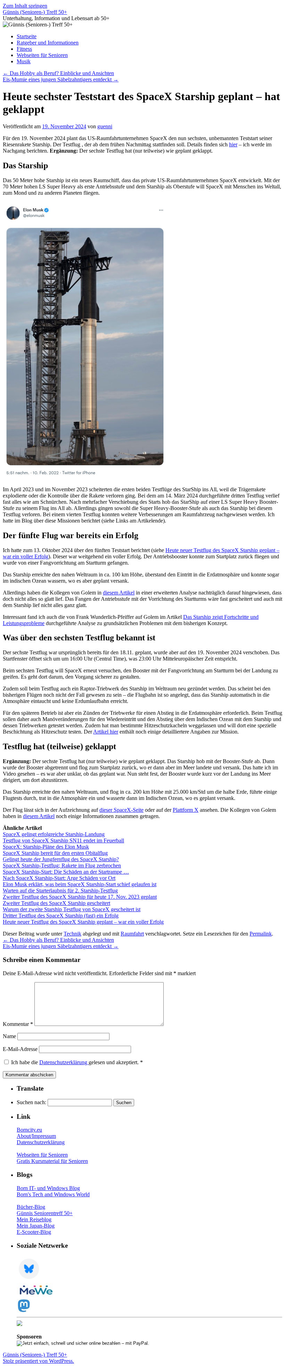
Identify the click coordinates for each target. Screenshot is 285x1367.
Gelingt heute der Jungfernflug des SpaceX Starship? (61, 859)
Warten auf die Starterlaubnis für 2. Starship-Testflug (60, 890)
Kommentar (18, 1024)
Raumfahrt (132, 934)
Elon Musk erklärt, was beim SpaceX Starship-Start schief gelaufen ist (79, 884)
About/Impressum (36, 1136)
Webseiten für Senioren (42, 55)
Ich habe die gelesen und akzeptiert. (77, 1062)
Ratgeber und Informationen (48, 43)
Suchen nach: (31, 1102)
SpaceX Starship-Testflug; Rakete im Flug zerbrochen (62, 865)
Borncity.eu (29, 1130)
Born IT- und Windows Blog (48, 1188)
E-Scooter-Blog (34, 1232)
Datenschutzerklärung (64, 1062)
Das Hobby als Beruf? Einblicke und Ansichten (58, 73)
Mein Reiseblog (34, 1219)
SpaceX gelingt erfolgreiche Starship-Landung (54, 834)
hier (233, 144)
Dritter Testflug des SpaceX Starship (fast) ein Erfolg (61, 916)
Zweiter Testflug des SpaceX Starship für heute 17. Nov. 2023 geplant (80, 897)
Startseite (26, 36)
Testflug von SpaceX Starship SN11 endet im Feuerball (63, 840)
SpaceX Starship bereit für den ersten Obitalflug (55, 853)
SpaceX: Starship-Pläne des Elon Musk (46, 847)
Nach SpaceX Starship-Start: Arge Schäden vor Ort (59, 878)
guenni (104, 126)
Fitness (24, 49)
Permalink (261, 934)
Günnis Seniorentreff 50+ (45, 1213)
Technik (72, 934)
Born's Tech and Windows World (53, 1194)
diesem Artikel (119, 593)
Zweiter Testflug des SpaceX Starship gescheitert (56, 903)
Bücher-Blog (31, 1207)
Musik (24, 61)
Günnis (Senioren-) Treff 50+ (35, 12)
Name (9, 1036)
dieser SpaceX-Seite (121, 810)
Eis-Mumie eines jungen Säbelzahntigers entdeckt (61, 79)
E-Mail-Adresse (20, 1049)
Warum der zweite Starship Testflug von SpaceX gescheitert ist (71, 909)
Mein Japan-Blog (36, 1226)
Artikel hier (105, 732)
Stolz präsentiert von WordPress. (38, 1361)
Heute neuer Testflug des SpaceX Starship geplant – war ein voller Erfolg (83, 922)
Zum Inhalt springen (25, 6)
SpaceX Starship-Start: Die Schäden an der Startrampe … (66, 872)
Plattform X (185, 810)
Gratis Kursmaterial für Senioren (52, 1161)
